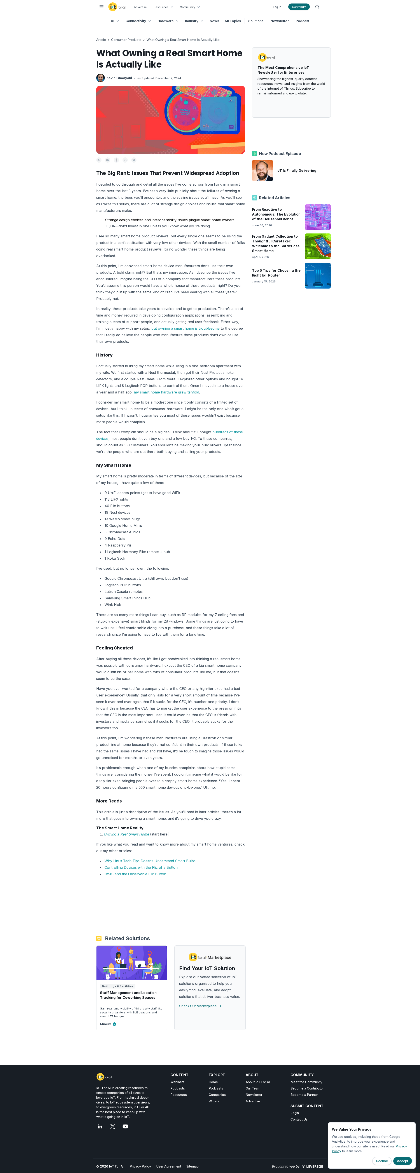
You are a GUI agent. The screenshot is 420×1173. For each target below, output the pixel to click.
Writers (214, 1101)
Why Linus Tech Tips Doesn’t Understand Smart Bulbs (150, 861)
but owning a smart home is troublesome (185, 328)
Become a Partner (304, 1095)
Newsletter (280, 21)
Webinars (177, 1082)
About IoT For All (258, 1082)
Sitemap (192, 1166)
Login (294, 1113)
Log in (277, 7)
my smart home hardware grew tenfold (166, 392)
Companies (217, 1095)
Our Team (253, 1088)
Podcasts (177, 1088)
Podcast (302, 21)
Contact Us (299, 1119)
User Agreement (168, 1166)
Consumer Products (126, 40)
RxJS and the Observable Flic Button (135, 874)
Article (101, 40)
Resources (178, 1095)
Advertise (140, 7)
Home (213, 1082)
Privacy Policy (140, 1166)
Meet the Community (306, 1082)
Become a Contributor (307, 1088)
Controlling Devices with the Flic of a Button (141, 867)
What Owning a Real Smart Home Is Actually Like (183, 40)
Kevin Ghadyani (119, 78)
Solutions (256, 21)
